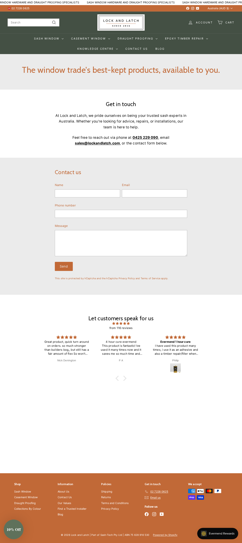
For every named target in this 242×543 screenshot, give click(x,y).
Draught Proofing (136, 38)
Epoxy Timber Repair (185, 38)
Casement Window (89, 38)
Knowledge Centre (96, 48)
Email (126, 185)
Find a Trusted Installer (72, 508)
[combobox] (33, 22)
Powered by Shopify (165, 534)
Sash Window (47, 38)
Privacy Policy (127, 278)
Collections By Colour (27, 508)
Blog (160, 48)
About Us (63, 491)
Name (59, 185)
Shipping (106, 491)
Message (61, 226)
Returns (106, 497)
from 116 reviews (121, 328)
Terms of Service (150, 278)
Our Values (64, 503)
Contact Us (136, 48)
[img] (121, 323)
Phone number (65, 205)
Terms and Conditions (115, 503)
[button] (118, 378)
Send (64, 266)
